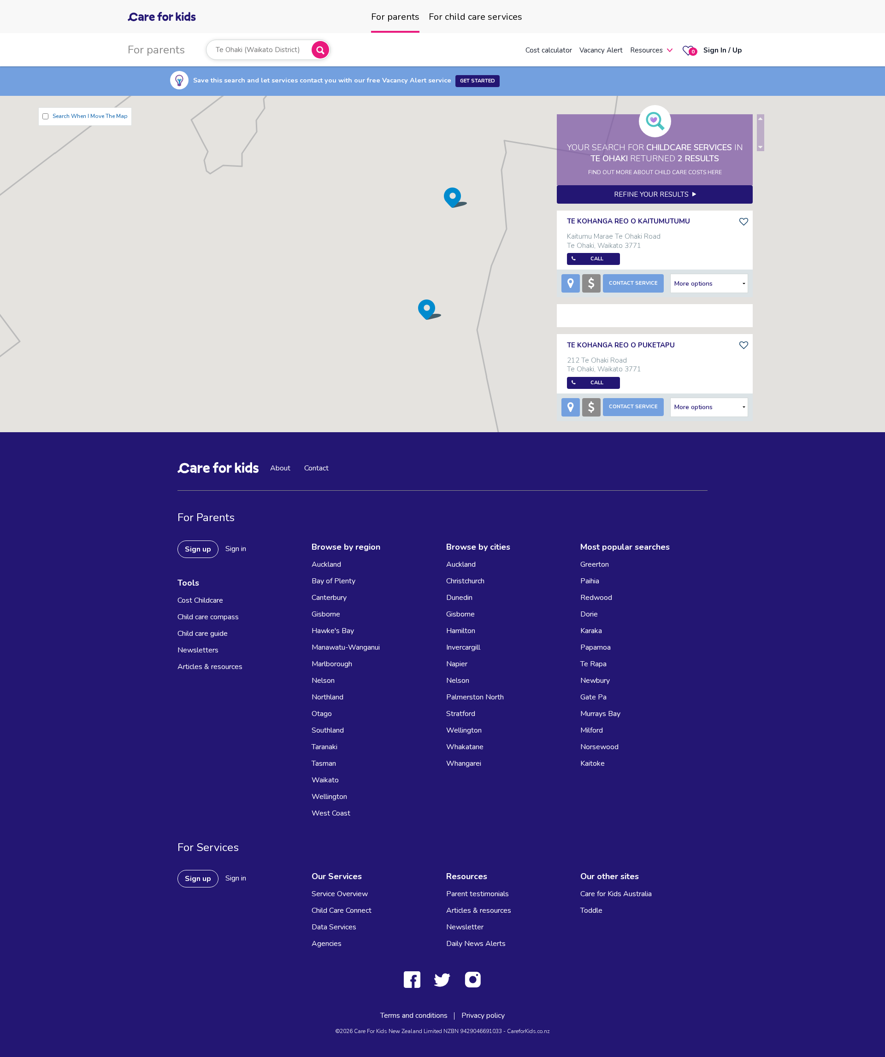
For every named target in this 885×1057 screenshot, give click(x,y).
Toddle (591, 910)
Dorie (589, 614)
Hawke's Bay (333, 631)
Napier (456, 664)
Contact (316, 468)
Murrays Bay (600, 714)
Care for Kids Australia (616, 894)
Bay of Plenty (333, 581)
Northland (327, 697)
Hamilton (460, 631)
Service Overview (340, 894)
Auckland (326, 564)
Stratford (460, 714)
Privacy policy (483, 1015)
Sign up (198, 549)
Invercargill (463, 647)
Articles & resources (209, 667)
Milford (591, 730)
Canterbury (329, 598)
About (280, 468)
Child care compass (208, 617)
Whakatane (465, 747)
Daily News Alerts (476, 944)
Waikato (325, 780)
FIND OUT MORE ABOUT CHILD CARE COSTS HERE (655, 172)
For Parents (206, 517)
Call (596, 258)
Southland (328, 730)
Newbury (595, 680)
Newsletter (465, 927)
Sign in (235, 549)
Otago (322, 714)
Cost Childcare (200, 600)
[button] (429, 309)
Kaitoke (592, 763)
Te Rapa (593, 664)
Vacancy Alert (601, 50)
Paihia (589, 581)
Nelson (323, 680)
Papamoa (595, 647)
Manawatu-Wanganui (346, 647)
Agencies (327, 944)
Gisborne (326, 614)
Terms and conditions (414, 1015)
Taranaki (324, 747)
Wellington (329, 797)
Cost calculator (548, 50)
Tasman (324, 763)
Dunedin (459, 598)
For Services (208, 847)
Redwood (596, 598)
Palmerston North (475, 697)
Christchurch (465, 581)
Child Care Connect (342, 910)
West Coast (331, 813)
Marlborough (332, 664)
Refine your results (653, 194)
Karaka (591, 631)
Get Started (477, 80)
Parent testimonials (477, 894)
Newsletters (197, 650)
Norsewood (599, 747)
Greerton (594, 564)
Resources (646, 50)
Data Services (334, 927)
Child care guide (202, 633)
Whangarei (463, 763)
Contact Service (633, 283)
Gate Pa (593, 697)
